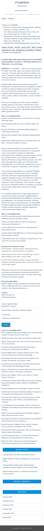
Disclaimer (16, 310)
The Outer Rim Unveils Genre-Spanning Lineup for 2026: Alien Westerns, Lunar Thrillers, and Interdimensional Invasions (21, 400)
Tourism (13, 306)
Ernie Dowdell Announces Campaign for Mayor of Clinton (21, 388)
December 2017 (8, 501)
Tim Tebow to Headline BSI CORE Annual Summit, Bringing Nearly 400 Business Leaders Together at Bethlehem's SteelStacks (21, 383)
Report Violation (26, 310)
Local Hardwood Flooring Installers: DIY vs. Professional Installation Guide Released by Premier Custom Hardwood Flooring (21, 407)
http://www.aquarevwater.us (18, 288)
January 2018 (7, 497)
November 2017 (8, 505)
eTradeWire (22, 2)
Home (4, 18)
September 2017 (8, 513)
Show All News (6, 310)
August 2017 (7, 517)
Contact (11, 18)
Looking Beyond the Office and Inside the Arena (19, 454)
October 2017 (7, 509)
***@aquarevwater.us (9, 297)
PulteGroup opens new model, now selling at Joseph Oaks (21, 338)
